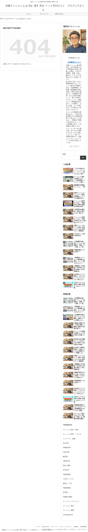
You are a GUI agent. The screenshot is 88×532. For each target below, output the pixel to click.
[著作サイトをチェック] (71, 146)
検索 (64, 154)
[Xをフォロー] (73, 146)
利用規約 (76, 526)
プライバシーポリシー (66, 526)
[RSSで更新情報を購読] (78, 146)
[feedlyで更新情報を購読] (75, 146)
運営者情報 (83, 526)
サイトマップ (54, 526)
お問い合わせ (45, 526)
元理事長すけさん (74, 62)
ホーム (38, 526)
